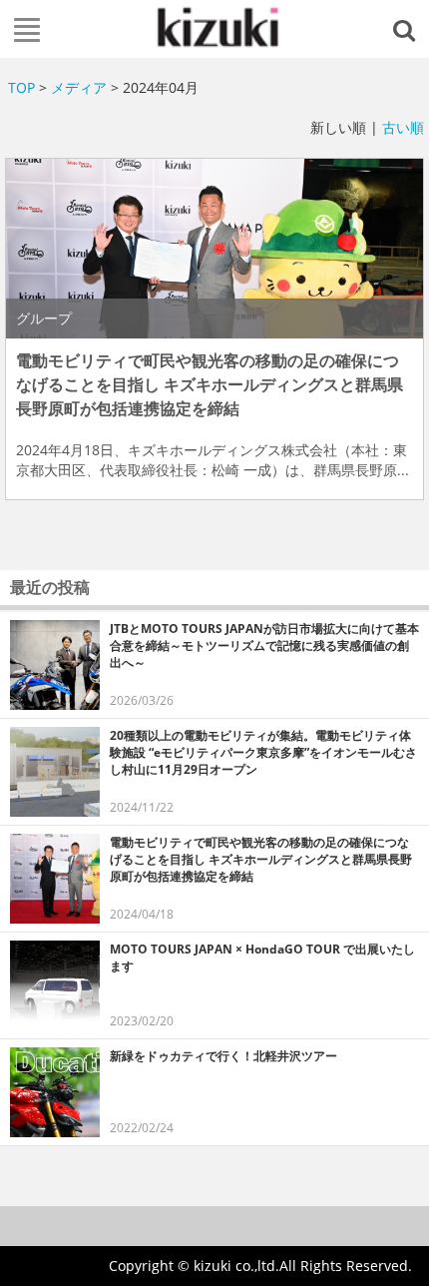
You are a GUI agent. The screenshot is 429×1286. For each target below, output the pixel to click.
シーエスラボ (215, 27)
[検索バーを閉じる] (407, 29)
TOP (21, 87)
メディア (79, 87)
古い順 (403, 127)
